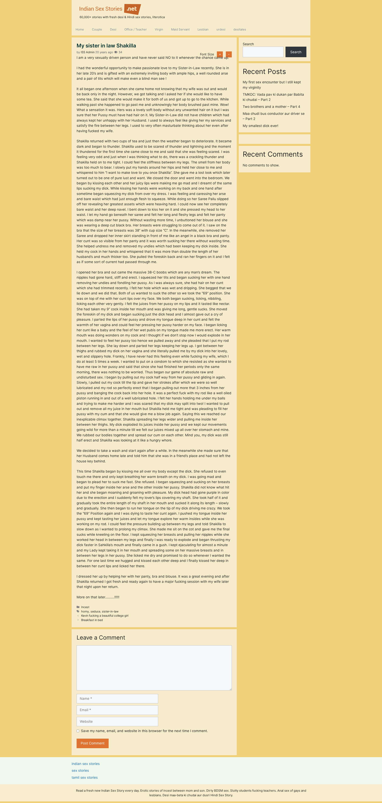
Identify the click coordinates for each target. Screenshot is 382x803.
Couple (97, 29)
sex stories (80, 771)
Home (80, 29)
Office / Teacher (135, 29)
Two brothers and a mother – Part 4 (271, 106)
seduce (95, 611)
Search (248, 44)
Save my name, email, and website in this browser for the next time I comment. (144, 731)
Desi (113, 29)
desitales (239, 29)
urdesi (220, 29)
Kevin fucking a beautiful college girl (104, 615)
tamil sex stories (85, 777)
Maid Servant (180, 29)
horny (85, 611)
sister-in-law (110, 611)
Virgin (159, 29)
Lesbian (203, 29)
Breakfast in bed (92, 620)
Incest (85, 607)
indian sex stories (86, 764)
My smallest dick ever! (260, 126)
